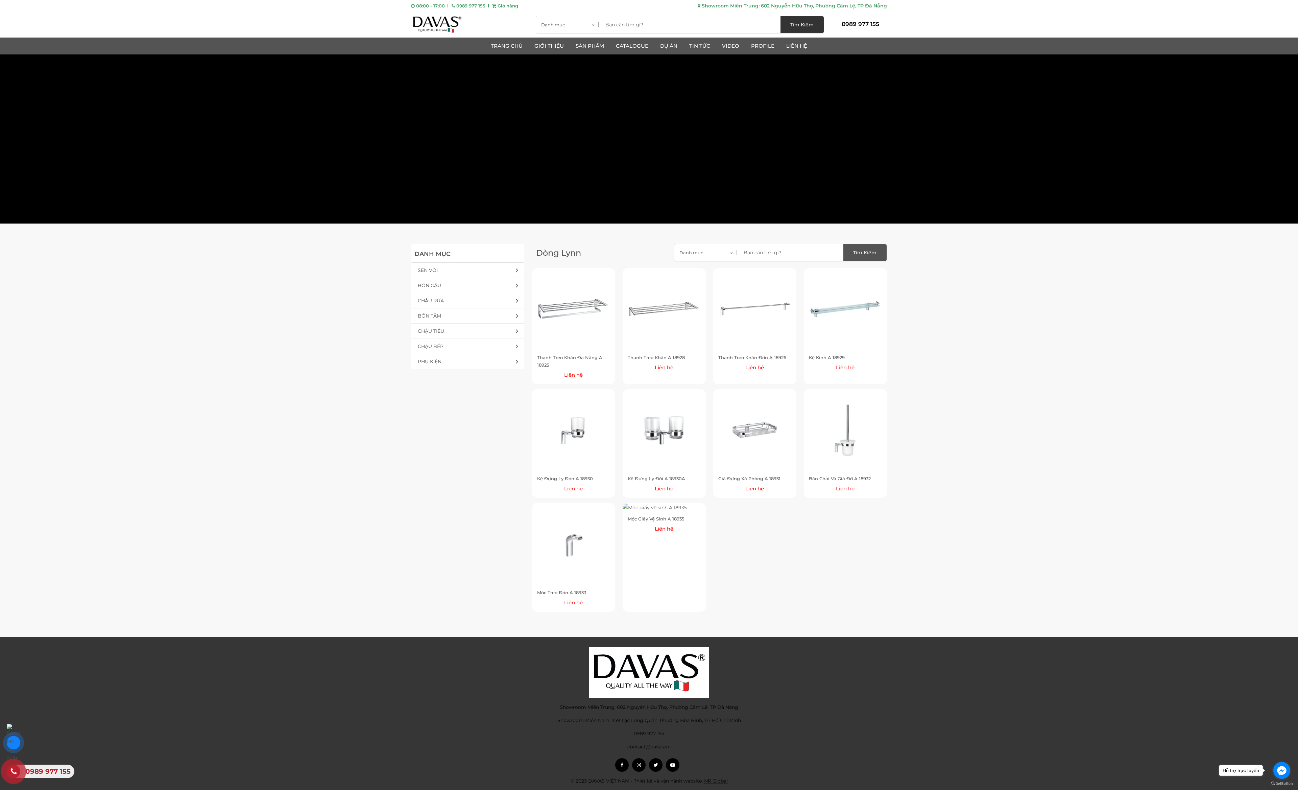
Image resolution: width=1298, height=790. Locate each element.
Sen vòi (428, 270)
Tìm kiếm (802, 25)
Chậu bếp (430, 346)
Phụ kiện (429, 361)
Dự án (668, 46)
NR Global (716, 781)
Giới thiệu (549, 46)
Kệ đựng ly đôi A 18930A (656, 478)
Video (730, 46)
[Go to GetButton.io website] (1282, 783)
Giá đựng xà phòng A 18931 (749, 478)
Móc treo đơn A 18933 (561, 592)
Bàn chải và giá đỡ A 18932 (840, 478)
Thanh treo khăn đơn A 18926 (752, 357)
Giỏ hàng (507, 5)
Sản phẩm (590, 46)
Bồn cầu (429, 285)
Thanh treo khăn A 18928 (656, 357)
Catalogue (632, 46)
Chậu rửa (431, 301)
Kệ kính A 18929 (827, 357)
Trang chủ (507, 46)
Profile (762, 46)
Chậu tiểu (431, 331)
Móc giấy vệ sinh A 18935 (656, 518)
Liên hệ (796, 46)
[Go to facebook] (1281, 770)
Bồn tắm (429, 316)
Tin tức (699, 46)
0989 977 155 (470, 5)
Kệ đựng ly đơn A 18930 (565, 478)
